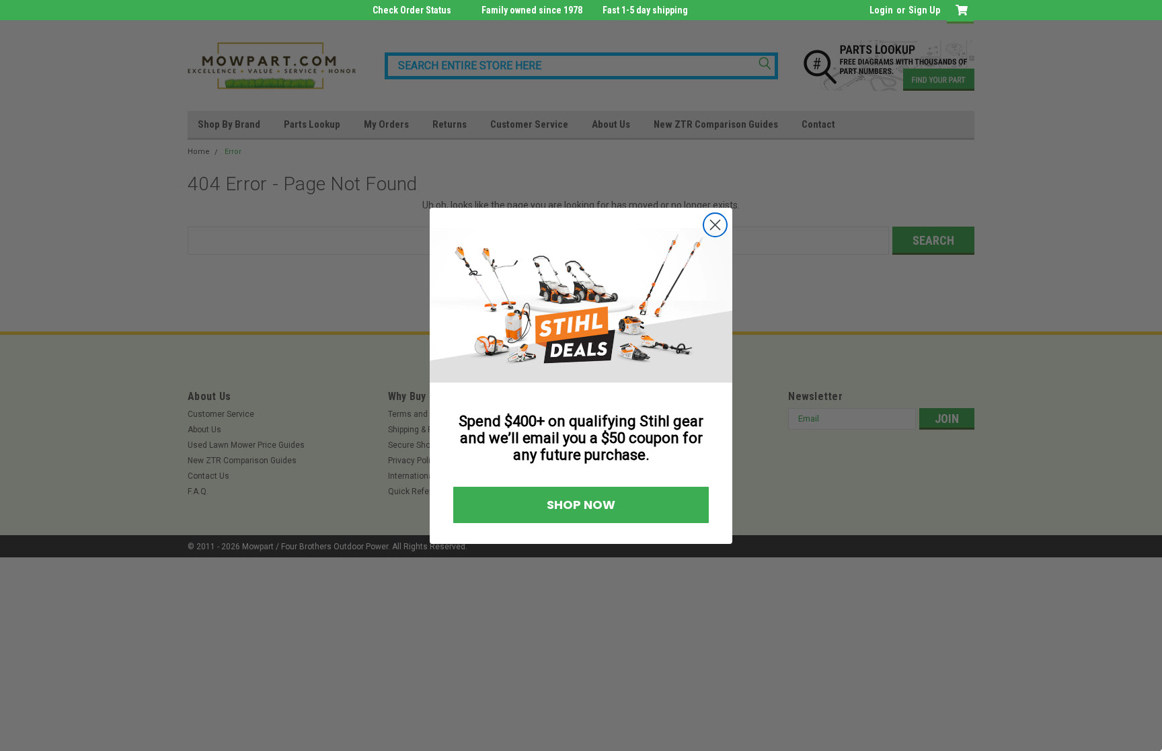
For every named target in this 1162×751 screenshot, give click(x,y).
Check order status (412, 10)
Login (881, 10)
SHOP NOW (581, 504)
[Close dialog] (715, 225)
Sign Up (924, 10)
